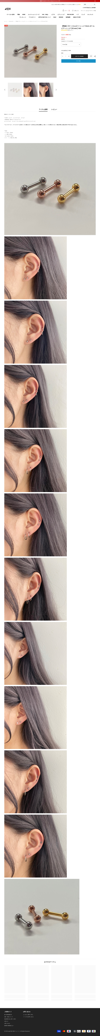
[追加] (91, 56)
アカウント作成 (92, 10)
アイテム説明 (43, 109)
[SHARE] (94, 56)
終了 (95, 1)
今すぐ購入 (78, 61)
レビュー (54, 109)
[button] (5, 90)
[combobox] (88, 4)
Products (11, 21)
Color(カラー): (67, 41)
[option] (30, 51)
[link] (14, 997)
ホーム (5, 21)
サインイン (83, 10)
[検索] (89, 4)
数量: (62, 53)
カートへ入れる (79, 56)
